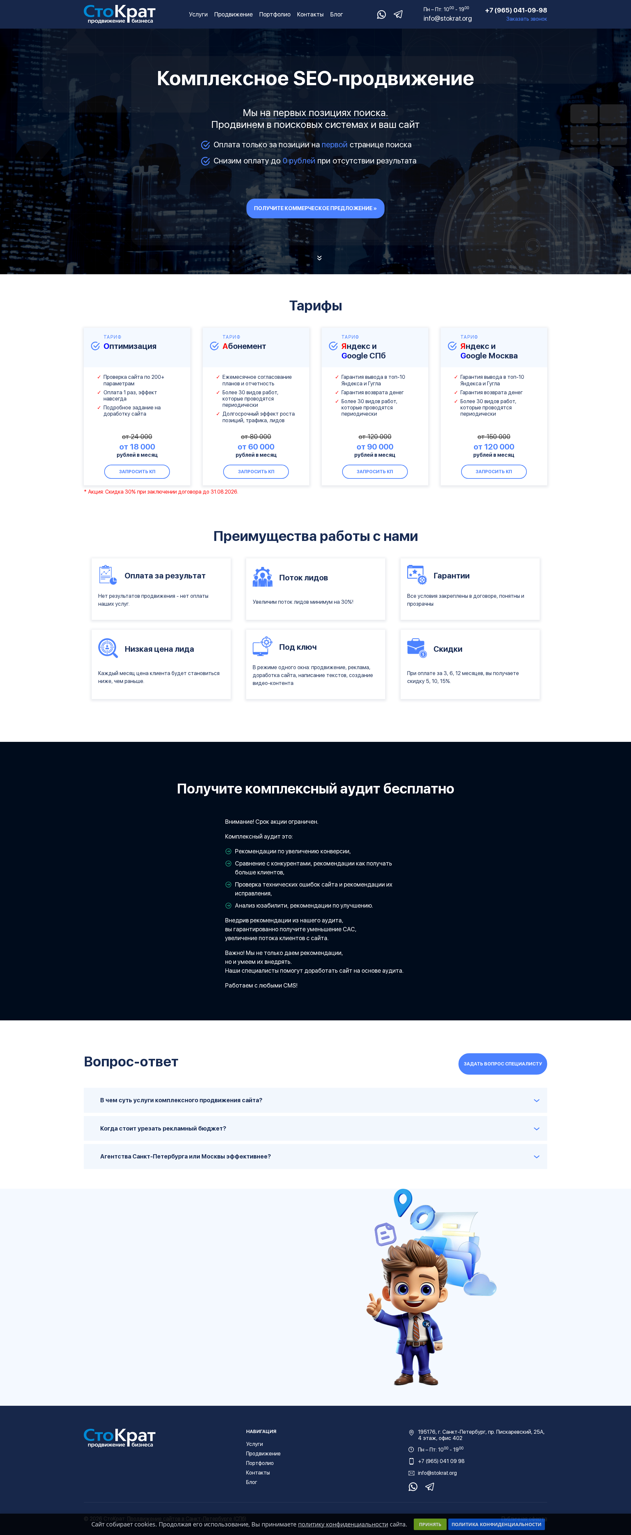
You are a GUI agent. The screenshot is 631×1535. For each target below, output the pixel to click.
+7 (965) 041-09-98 (516, 10)
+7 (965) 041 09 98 (441, 1461)
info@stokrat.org (448, 18)
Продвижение (233, 14)
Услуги (198, 14)
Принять (430, 1524)
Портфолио (275, 14)
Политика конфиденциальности (497, 1524)
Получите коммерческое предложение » (315, 208)
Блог (336, 14)
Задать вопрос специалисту (503, 1063)
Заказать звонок (526, 19)
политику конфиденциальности (343, 1524)
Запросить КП (137, 471)
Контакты (310, 14)
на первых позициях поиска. (324, 112)
